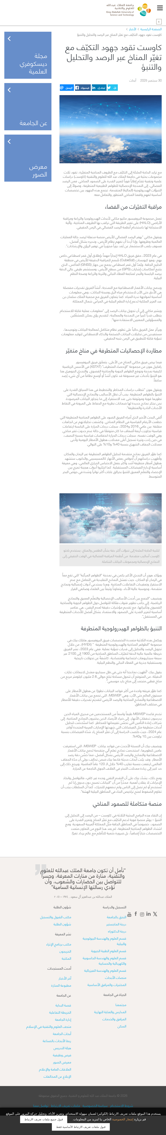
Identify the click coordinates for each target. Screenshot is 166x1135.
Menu (160, 7)
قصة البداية (63, 1005)
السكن (122, 1026)
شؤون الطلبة (62, 924)
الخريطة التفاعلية (60, 1012)
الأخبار (132, 28)
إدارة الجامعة (63, 1019)
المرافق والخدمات (114, 1019)
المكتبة (66, 958)
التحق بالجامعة (116, 916)
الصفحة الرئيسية (151, 28)
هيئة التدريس (62, 1047)
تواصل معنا (40, 1105)
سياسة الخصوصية (95, 1105)
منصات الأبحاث (115, 977)
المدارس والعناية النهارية (110, 1011)
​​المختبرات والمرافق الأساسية (107, 984)
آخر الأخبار (65, 978)
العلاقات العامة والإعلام (55, 1069)
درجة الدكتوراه (117, 931)
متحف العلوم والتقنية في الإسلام (48, 1026)
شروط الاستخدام (121, 1105)
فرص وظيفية (62, 1055)
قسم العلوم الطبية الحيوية (108, 950)
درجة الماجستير (116, 924)
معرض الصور (62, 1062)
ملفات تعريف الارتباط (65, 1105)
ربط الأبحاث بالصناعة (57, 1040)
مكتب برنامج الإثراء (58, 944)
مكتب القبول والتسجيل (55, 916)
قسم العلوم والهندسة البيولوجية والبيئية (104, 940)
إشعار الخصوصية (122, 1119)
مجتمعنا (120, 1004)
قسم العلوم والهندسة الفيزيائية (105, 970)
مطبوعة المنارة (61, 985)
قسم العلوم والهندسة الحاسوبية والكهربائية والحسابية (104, 960)
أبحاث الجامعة (62, 1033)
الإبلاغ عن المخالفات (57, 1076)
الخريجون (65, 951)
